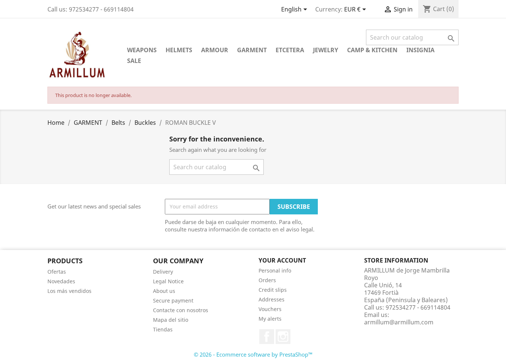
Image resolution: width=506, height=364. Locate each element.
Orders (267, 280)
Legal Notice (168, 281)
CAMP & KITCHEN (372, 50)
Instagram (283, 336)
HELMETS (179, 50)
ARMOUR (214, 50)
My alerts (270, 318)
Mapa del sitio (170, 319)
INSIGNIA (420, 50)
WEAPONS (142, 50)
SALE (134, 61)
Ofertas (56, 271)
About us (164, 290)
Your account (282, 260)
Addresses (271, 299)
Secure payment (173, 300)
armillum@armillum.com (398, 322)
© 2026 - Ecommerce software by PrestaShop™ (253, 354)
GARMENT (252, 50)
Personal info (275, 270)
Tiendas (163, 329)
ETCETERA (290, 50)
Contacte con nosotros (180, 310)
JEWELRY (325, 50)
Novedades (61, 281)
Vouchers (270, 309)
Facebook (266, 336)
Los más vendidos (69, 290)
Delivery (163, 271)
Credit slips (273, 289)
